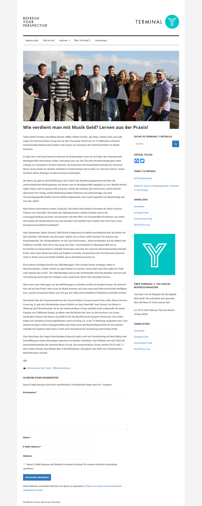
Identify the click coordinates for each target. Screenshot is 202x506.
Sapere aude (31, 40)
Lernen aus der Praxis (40, 368)
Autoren (63, 40)
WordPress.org (142, 224)
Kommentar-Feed (143, 218)
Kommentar (30, 392)
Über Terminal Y (82, 40)
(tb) (25, 360)
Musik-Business (62, 368)
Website (27, 456)
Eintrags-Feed (141, 212)
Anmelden (139, 206)
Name (27, 437)
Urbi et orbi (49, 40)
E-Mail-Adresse (32, 446)
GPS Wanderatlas (143, 178)
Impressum (101, 40)
